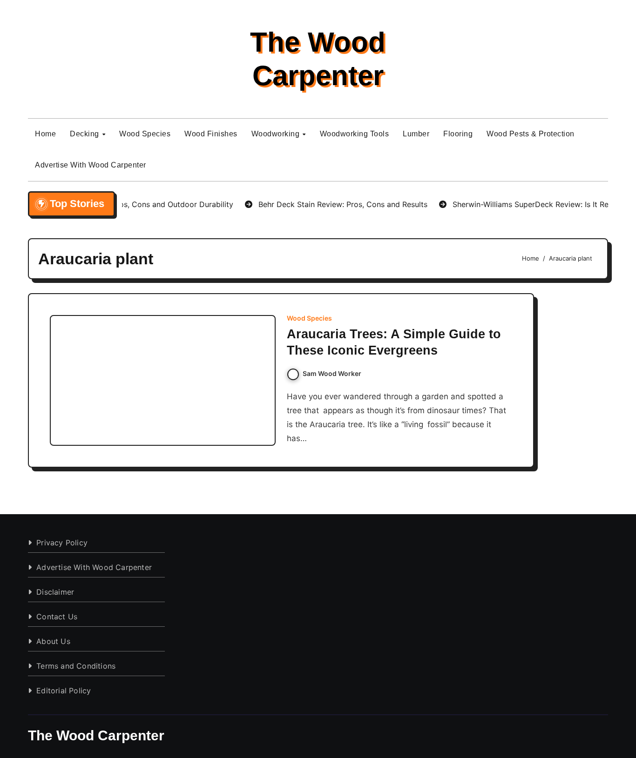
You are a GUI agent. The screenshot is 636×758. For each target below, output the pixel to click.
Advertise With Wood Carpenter (90, 165)
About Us (53, 641)
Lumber (416, 134)
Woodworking (276, 134)
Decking (85, 134)
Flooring (458, 134)
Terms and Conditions (75, 666)
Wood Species (144, 134)
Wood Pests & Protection (531, 134)
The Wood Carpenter (96, 735)
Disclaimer (55, 592)
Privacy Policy (62, 542)
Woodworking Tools (354, 134)
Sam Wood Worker (332, 373)
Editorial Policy (63, 690)
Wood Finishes (210, 134)
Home (45, 134)
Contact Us (56, 616)
